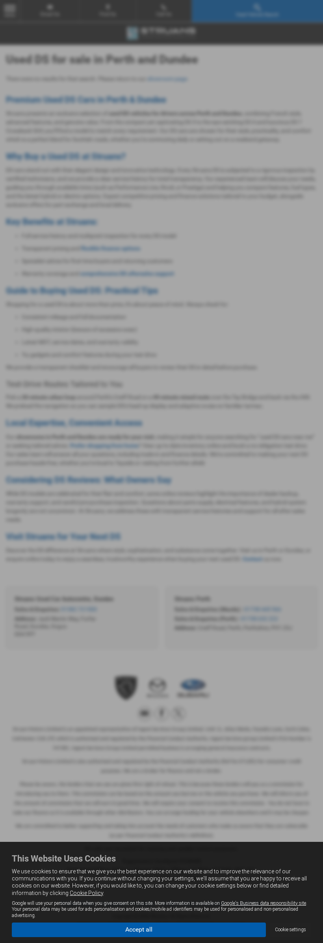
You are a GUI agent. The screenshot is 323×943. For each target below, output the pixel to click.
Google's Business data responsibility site (263, 903)
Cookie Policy (86, 893)
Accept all (138, 929)
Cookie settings (290, 929)
